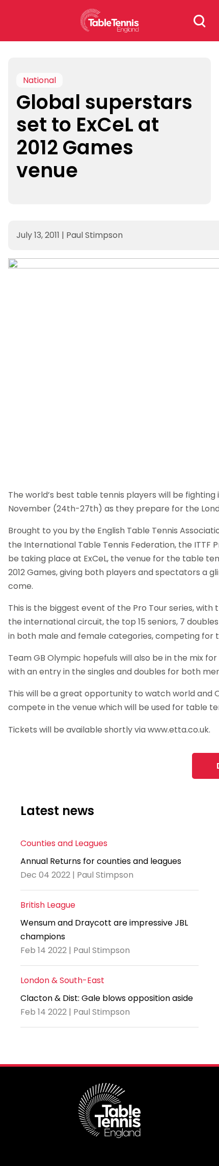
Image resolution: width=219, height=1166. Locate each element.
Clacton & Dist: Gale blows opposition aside (106, 998)
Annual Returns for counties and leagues (100, 861)
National (39, 80)
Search (199, 21)
